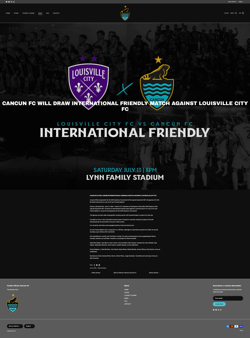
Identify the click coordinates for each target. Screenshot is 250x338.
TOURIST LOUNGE (28, 13)
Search (241, 330)
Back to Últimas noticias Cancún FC (125, 272)
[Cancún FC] (125, 13)
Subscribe (219, 304)
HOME (8, 13)
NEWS (40, 13)
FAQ (47, 13)
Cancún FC (13, 331)
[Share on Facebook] (97, 265)
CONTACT (56, 13)
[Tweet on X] (94, 265)
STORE (16, 13)
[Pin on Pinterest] (99, 265)
